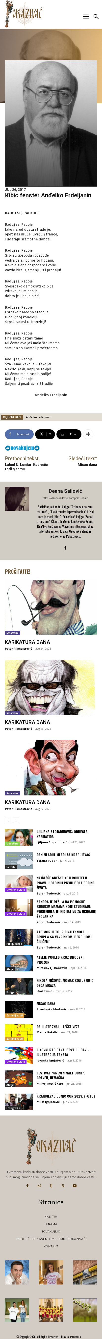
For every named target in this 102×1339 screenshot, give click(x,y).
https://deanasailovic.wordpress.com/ (65, 498)
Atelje (10, 969)
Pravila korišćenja (70, 1337)
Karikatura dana (27, 642)
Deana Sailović (65, 491)
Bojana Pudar (47, 860)
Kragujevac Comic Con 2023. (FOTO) (66, 1096)
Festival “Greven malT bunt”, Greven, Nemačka (61, 1075)
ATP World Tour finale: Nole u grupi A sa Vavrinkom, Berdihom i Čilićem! (64, 936)
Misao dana (87, 465)
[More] (88, 434)
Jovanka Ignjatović (50, 1060)
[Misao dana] (19, 1009)
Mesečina (12, 843)
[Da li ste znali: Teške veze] (19, 1032)
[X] (63, 1185)
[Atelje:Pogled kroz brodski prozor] (19, 963)
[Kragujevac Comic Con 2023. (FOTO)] (19, 1102)
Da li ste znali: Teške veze (58, 1026)
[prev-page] (8, 821)
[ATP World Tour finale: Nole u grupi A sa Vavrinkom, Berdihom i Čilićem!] (19, 937)
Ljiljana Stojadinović (52, 842)
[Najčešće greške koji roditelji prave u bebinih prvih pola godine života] (19, 883)
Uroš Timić (44, 991)
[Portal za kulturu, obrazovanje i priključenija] (23, 14)
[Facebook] (65, 548)
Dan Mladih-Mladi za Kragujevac (63, 854)
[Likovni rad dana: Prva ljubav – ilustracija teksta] (19, 1055)
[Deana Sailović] (17, 520)
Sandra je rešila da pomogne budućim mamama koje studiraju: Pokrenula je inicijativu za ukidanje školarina (66, 909)
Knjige (10, 992)
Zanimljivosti (14, 1015)
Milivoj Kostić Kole (50, 1083)
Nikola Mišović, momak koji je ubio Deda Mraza (65, 983)
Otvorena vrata (15, 890)
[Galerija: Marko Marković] (85, 1310)
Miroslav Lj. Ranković (52, 968)
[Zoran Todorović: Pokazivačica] (85, 1272)
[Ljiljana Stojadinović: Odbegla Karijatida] (19, 837)
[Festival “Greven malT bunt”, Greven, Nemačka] (19, 1078)
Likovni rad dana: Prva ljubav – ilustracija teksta (63, 1052)
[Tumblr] (51, 1185)
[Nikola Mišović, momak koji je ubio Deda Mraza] (19, 986)
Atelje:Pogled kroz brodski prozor (60, 959)
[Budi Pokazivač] (17, 1310)
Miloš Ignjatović (48, 1102)
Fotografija (13, 1108)
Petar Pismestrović (18, 648)
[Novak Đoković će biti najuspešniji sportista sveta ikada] (17, 1272)
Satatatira (12, 633)
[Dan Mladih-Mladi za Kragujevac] (19, 860)
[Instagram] (39, 1185)
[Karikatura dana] (51, 607)
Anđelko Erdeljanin (38, 417)
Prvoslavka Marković (52, 1009)
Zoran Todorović (49, 893)
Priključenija (14, 944)
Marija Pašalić (47, 1032)
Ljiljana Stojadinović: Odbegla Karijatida (62, 834)
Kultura (11, 866)
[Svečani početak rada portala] (51, 1310)
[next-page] (16, 821)
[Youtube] (74, 1185)
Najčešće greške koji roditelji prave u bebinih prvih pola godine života (65, 882)
